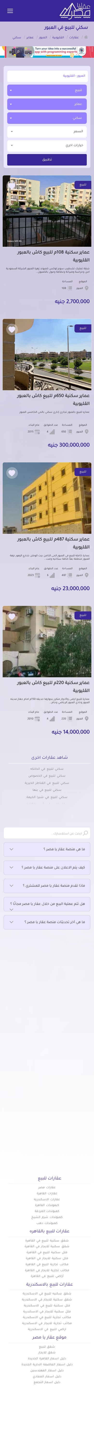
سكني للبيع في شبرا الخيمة (47, 797)
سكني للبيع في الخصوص (47, 776)
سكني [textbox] (77, 118)
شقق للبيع (47, 1347)
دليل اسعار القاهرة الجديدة (47, 1359)
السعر (78, 131)
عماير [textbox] (78, 104)
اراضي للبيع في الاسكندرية (47, 1329)
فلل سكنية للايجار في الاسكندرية (47, 1312)
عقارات (84, 1451)
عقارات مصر (47, 1187)
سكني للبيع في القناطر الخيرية (47, 783)
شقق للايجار (47, 1353)
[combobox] (47, 90)
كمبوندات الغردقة (47, 1211)
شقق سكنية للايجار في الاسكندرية (47, 1300)
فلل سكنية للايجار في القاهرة (47, 1258)
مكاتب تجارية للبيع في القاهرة (47, 1264)
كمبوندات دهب (47, 1223)
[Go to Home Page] (86, 36)
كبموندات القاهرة (47, 1205)
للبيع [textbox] (78, 90)
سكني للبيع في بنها (47, 790)
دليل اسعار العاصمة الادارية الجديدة (46, 1365)
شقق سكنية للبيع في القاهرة (47, 1241)
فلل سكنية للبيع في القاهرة (47, 1252)
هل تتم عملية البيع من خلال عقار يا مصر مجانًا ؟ (47, 904)
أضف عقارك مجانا (32, 1451)
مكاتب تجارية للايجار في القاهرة (47, 1270)
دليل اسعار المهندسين (47, 1371)
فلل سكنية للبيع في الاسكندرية (47, 1306)
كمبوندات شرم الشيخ (47, 1217)
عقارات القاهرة (47, 1193)
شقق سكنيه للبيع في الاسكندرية (47, 1294)
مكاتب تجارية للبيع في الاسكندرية (47, 1317)
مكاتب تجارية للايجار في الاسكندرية (47, 1323)
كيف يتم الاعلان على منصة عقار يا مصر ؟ (53, 868)
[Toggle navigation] (10, 11)
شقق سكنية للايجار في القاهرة (47, 1246)
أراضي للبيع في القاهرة (47, 1276)
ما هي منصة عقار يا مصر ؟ (64, 850)
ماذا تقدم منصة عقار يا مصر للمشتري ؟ (54, 886)
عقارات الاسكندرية (47, 1199)
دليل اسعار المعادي (47, 1376)
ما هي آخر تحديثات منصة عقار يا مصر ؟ (55, 923)
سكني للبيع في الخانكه (46, 769)
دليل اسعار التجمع (47, 1382)
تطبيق (47, 160)
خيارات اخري (74, 145)
